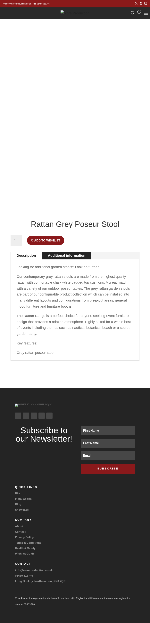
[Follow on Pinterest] (49, 416)
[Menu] (146, 13)
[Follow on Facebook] (26, 416)
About (19, 526)
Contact (20, 531)
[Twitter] (136, 4)
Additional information (66, 255)
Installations (23, 498)
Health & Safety (25, 548)
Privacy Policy (24, 537)
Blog (18, 504)
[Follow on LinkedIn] (41, 416)
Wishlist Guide (25, 553)
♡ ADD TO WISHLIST (45, 240)
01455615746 (41, 4)
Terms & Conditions (28, 542)
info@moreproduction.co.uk (17, 4)
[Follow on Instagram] (18, 416)
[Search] (132, 13)
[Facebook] (141, 4)
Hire (17, 493)
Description (26, 255)
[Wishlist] (139, 13)
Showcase (22, 509)
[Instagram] (145, 4)
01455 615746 (24, 575)
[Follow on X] (34, 416)
